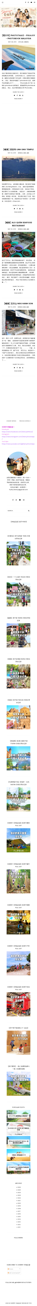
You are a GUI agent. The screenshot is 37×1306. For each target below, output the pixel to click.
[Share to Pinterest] (20, 95)
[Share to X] (14, 95)
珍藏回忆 (26, 42)
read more (18, 99)
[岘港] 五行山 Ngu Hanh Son (18, 303)
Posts (11, 1269)
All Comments (14, 1273)
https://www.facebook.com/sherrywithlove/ (17, 432)
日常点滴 (20, 42)
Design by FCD (26, 1303)
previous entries (24, 421)
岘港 (25, 153)
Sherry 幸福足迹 (16, 1303)
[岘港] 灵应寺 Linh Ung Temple (18, 149)
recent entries (11, 421)
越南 (28, 153)
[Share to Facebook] (17, 95)
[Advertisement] (18, 126)
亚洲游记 (20, 153)
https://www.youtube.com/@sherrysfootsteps (18, 444)
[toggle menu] (2, 2)
